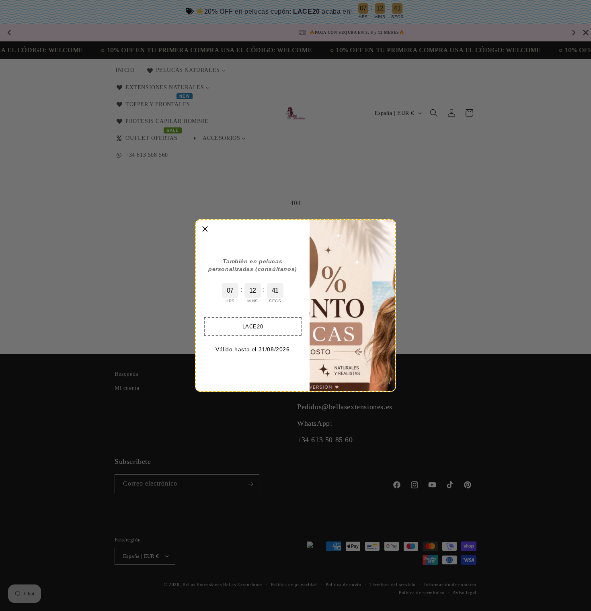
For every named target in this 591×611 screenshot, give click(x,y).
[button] (253, 326)
